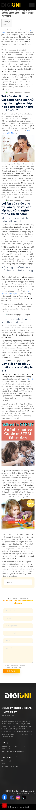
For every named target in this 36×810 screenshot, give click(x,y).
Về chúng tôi (6, 761)
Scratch (28, 291)
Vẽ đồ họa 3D (13, 294)
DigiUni (31, 379)
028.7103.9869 (20, 746)
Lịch (3, 763)
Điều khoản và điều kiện (11, 766)
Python (4, 294)
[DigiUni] (11, 5)
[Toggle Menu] (32, 5)
